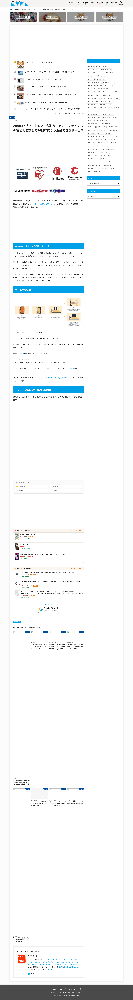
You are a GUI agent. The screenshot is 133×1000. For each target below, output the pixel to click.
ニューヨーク (105, 76)
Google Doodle (95, 162)
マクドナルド (105, 133)
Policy (60, 989)
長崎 (100, 85)
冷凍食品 (93, 152)
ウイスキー (109, 82)
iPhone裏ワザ (95, 92)
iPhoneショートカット (97, 98)
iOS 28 (92, 89)
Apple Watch (95, 114)
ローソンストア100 (96, 143)
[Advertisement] (48, 42)
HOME (13, 9)
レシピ (92, 146)
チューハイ (94, 70)
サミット (106, 159)
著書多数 (49, 969)
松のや (114, 127)
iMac (92, 120)
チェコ (92, 76)
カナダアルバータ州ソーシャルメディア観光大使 (47, 964)
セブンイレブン (111, 136)
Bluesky (93, 168)
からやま (104, 130)
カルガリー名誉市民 (72, 964)
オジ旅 (61, 967)
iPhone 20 (93, 105)
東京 (92, 85)
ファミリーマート (96, 139)
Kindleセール (95, 95)
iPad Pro (115, 108)
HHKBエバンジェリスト (46, 962)
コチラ (21, 353)
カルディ (105, 152)
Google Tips (111, 162)
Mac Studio (106, 124)
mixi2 (104, 168)
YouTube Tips (94, 165)
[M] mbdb (75, 995)
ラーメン (93, 149)
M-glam (68, 995)
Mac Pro (93, 124)
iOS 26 (92, 108)
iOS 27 (103, 108)
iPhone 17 (114, 98)
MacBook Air (95, 117)
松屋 (104, 127)
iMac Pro (93, 127)
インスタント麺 (108, 149)
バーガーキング (95, 136)
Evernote (106, 70)
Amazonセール (111, 92)
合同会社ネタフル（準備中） (73, 989)
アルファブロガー (49, 960)
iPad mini (105, 111)
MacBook (109, 114)
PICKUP (103, 89)
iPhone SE (106, 105)
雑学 (107, 95)
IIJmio (114, 168)
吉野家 (114, 130)
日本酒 (101, 79)
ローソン (111, 139)
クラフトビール (108, 73)
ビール (93, 66)
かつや (92, 130)
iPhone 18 (93, 101)
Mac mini (103, 120)
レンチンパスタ (105, 146)
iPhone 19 (106, 101)
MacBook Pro (111, 117)
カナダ (104, 66)
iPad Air (93, 111)
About (54, 989)
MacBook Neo (95, 82)
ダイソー (93, 155)
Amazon (18, 9)
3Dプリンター (94, 171)
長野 (92, 79)
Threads (108, 165)
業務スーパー (94, 159)
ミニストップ (112, 85)
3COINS (105, 155)
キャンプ (111, 143)
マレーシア (94, 73)
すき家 (92, 133)
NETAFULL (63, 993)
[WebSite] (32, 974)
